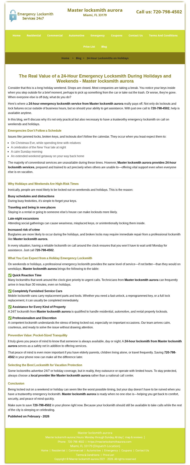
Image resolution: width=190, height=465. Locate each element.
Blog (104, 46)
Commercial (55, 35)
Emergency (98, 35)
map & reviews (134, 437)
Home (16, 35)
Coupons (116, 35)
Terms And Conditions (163, 35)
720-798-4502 (167, 12)
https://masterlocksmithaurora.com (109, 441)
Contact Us (136, 35)
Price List (89, 46)
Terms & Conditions (87, 454)
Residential (34, 35)
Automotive (76, 35)
